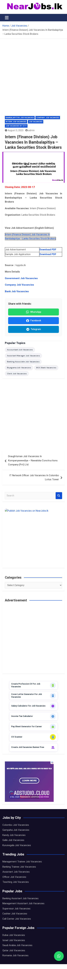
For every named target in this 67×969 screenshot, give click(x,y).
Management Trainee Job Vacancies (22, 861)
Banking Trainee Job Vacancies (19, 866)
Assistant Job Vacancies (16, 871)
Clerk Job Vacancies (17, 373)
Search (59, 495)
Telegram (36, 329)
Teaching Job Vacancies (15, 881)
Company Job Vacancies (47, 118)
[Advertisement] (33, 78)
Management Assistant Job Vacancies (23, 903)
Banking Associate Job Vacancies (23, 361)
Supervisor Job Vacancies (16, 908)
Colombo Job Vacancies (15, 824)
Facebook (35, 320)
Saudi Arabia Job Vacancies (17, 945)
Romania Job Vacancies (15, 955)
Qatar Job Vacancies (13, 950)
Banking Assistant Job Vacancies (20, 898)
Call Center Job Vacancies (16, 918)
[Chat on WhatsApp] (59, 956)
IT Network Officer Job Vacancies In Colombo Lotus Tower (34, 477)
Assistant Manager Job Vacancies (23, 355)
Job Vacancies (35, 122)
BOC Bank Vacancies (46, 367)
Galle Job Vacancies (13, 840)
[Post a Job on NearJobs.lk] (33, 537)
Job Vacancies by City (16, 126)
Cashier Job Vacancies (14, 913)
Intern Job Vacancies (16, 122)
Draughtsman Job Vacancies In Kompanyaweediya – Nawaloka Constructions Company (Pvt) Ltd (33, 460)
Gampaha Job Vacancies (15, 829)
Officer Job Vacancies (14, 876)
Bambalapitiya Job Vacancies (20, 118)
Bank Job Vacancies (17, 291)
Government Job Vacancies (21, 278)
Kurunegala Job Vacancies (16, 845)
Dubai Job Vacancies (13, 935)
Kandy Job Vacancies (14, 835)
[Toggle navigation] (6, 17)
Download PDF (48, 249)
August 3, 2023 (15, 130)
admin (31, 130)
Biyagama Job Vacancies (19, 367)
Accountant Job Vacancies (20, 349)
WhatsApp (35, 312)
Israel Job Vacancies (13, 940)
